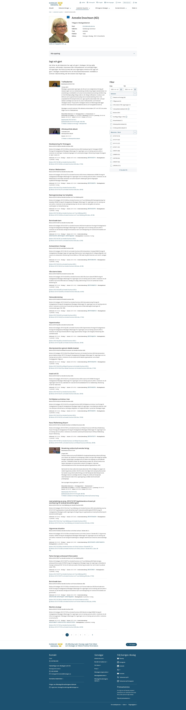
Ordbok (119, 2)
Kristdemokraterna (89, 26)
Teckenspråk (92, 2)
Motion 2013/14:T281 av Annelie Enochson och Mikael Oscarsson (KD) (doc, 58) (73, 443)
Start (50, 12)
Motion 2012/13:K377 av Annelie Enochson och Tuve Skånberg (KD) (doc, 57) (72, 576)
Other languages (110, 2)
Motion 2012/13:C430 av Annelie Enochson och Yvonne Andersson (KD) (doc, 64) (73, 601)
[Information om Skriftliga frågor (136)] (126, 117)
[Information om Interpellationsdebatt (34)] (128, 109)
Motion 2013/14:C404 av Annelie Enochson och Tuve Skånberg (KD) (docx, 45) (72, 215)
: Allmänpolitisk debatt (71, 138)
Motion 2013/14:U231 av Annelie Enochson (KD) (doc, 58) (67, 394)
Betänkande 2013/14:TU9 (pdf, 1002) (74, 121)
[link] (62, 635)
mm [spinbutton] (115, 89)
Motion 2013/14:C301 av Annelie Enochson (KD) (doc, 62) (67, 240)
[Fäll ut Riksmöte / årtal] (135, 132)
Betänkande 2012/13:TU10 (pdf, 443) (74, 494)
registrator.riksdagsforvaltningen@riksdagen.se (64, 687)
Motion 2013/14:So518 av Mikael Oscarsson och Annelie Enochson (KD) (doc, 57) (73, 368)
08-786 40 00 (54, 661)
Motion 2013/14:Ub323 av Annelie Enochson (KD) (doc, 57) (67, 317)
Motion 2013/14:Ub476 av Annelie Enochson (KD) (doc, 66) (67, 291)
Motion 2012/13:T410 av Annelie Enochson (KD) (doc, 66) (67, 627)
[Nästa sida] (92, 634)
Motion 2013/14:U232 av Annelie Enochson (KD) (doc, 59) (67, 417)
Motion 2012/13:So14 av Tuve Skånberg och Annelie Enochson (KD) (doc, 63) (72, 523)
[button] (65, 8)
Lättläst (83, 2)
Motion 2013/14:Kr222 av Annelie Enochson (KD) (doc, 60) (67, 266)
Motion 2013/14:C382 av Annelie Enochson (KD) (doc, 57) (67, 164)
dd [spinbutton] (117, 89)
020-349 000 (54, 671)
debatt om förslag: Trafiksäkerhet (75, 123)
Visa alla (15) (128, 170)
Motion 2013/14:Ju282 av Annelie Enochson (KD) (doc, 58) (67, 342)
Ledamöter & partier (58, 12)
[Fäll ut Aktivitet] (135, 93)
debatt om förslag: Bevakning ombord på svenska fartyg (81, 496)
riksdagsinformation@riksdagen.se (61, 674)
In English (100, 2)
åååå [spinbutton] (112, 89)
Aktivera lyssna (127, 2)
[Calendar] (121, 89)
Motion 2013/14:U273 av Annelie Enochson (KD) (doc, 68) (67, 189)
